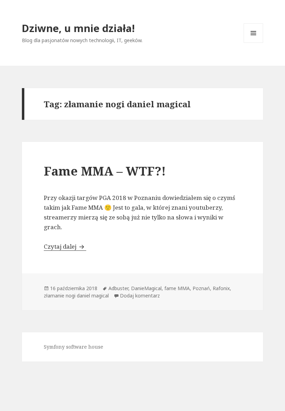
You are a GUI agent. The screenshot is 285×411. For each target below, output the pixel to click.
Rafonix (221, 288)
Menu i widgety (253, 42)
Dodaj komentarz (140, 295)
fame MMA (177, 288)
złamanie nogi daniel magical (76, 295)
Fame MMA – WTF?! (105, 171)
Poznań (201, 288)
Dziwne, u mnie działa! (78, 28)
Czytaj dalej (65, 246)
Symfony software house (73, 346)
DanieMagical (146, 288)
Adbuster (118, 288)
